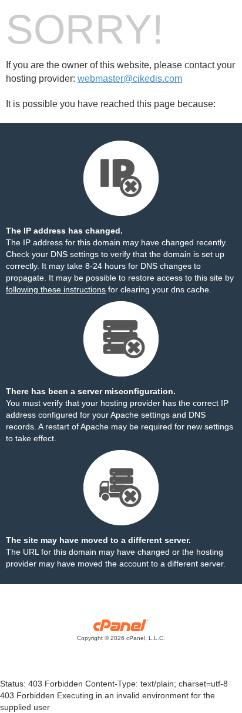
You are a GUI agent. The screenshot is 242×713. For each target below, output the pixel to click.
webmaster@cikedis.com (130, 79)
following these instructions (56, 289)
